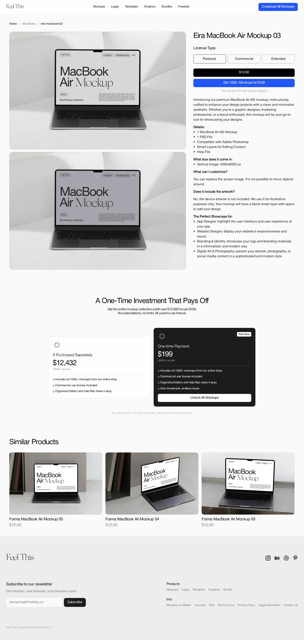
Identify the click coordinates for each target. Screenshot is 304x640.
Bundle (227, 589)
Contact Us (291, 605)
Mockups (172, 589)
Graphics (214, 589)
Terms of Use (226, 605)
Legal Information (269, 605)
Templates (199, 589)
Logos (185, 589)
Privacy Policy (246, 605)
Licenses (200, 605)
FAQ (211, 605)
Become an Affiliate (178, 605)
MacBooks (29, 24)
